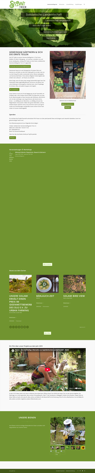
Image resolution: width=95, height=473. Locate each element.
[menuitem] (52, 4)
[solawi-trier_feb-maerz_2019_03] (62, 453)
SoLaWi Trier (19, 312)
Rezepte (38, 298)
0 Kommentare (46, 306)
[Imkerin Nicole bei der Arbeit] (68, 431)
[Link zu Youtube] (82, 471)
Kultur (11, 312)
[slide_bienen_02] (83, 448)
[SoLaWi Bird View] (74, 284)
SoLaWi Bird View (74, 295)
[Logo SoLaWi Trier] (17, 4)
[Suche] (84, 4)
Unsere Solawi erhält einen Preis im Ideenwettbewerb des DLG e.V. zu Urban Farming (20, 303)
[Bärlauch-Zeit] (47, 284)
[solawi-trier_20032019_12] (57, 448)
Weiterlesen (12, 317)
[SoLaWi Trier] (62, 448)
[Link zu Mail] (80, 471)
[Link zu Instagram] (84, 471)
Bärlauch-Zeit (45, 295)
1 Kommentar (18, 321)
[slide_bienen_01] (52, 453)
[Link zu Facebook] (78, 471)
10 (24, 327)
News (14, 312)
